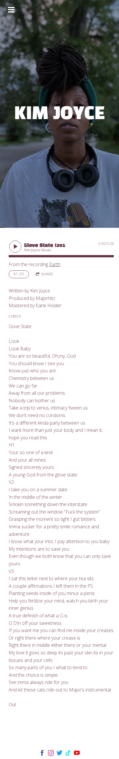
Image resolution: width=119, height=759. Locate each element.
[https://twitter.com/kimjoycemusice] (59, 754)
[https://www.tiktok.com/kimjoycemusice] (68, 754)
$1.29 (19, 274)
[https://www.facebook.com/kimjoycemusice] (42, 754)
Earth (54, 264)
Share (47, 274)
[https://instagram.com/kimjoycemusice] (51, 754)
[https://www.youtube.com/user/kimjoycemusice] (77, 754)
